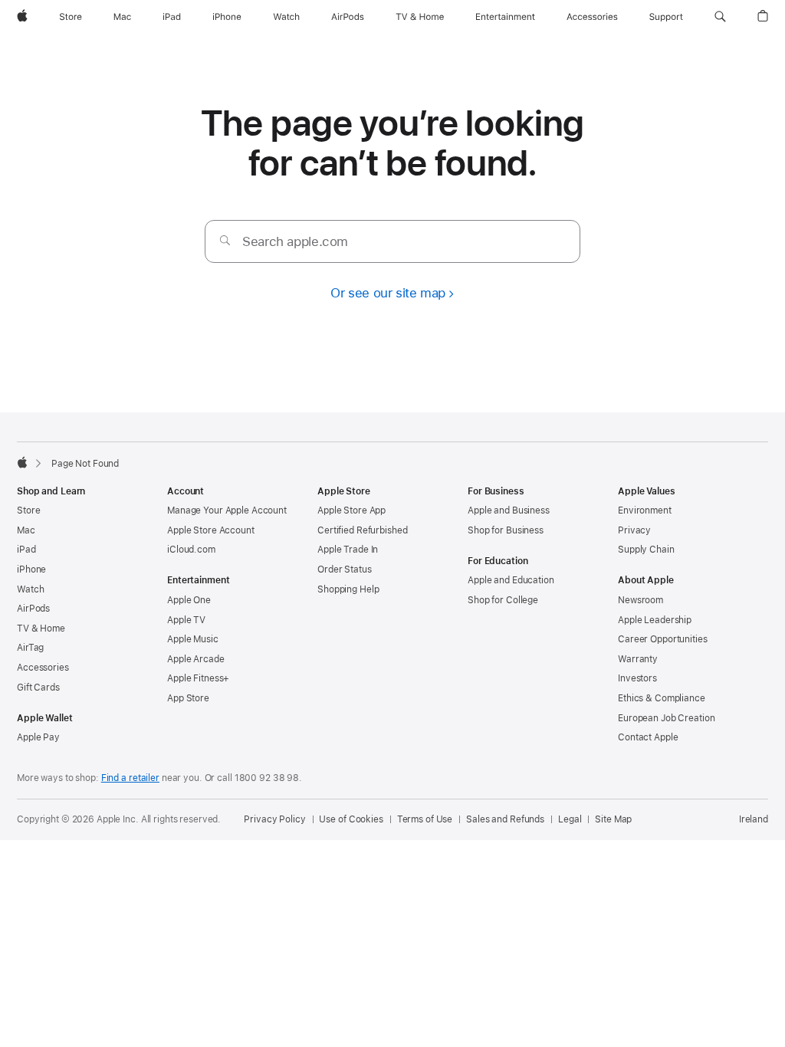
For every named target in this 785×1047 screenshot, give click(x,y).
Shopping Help (348, 589)
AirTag (30, 647)
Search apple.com (295, 241)
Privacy (634, 530)
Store (28, 510)
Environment (645, 510)
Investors (637, 678)
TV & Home (41, 628)
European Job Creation (666, 718)
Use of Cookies (351, 819)
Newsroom (640, 600)
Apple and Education (511, 580)
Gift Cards (38, 687)
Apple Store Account (211, 530)
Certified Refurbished (362, 530)
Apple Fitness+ (198, 678)
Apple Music (192, 639)
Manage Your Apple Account (227, 510)
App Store (188, 698)
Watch (30, 589)
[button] (720, 17)
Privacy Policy (274, 819)
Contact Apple (648, 737)
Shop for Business (506, 530)
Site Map (613, 819)
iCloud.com (191, 549)
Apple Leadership (654, 620)
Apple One (189, 600)
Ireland (753, 819)
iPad (26, 549)
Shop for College (503, 600)
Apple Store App (351, 510)
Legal (569, 819)
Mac (26, 530)
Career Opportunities (663, 639)
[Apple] (22, 462)
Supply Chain (646, 549)
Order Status (344, 569)
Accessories (43, 667)
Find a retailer (130, 778)
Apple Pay (38, 737)
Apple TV (186, 620)
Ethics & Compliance (661, 698)
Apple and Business (509, 510)
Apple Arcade (196, 659)
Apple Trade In (347, 549)
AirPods (33, 608)
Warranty (638, 659)
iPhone (31, 569)
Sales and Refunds (505, 819)
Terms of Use (425, 819)
